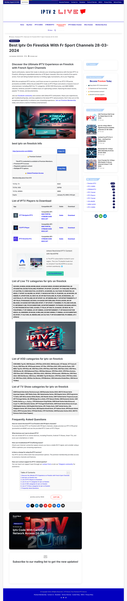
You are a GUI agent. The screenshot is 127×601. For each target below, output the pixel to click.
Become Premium (64, 2)
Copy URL (56, 497)
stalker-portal (91, 204)
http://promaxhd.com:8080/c (23, 151)
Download (71, 215)
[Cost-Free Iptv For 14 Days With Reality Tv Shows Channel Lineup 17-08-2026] (91, 164)
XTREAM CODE (46, 216)
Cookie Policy (76, 594)
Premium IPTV (61, 24)
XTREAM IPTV (49, 24)
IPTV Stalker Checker (75, 24)
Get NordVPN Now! (55, 273)
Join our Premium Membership (65, 100)
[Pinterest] (45, 505)
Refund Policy (118, 2)
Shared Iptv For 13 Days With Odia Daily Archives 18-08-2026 (106, 150)
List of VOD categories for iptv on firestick (34, 484)
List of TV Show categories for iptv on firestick (36, 486)
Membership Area (101, 24)
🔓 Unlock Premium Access (34, 173)
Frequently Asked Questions (30, 488)
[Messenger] (58, 505)
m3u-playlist (91, 201)
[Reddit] (50, 505)
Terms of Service (92, 2)
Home (22, 24)
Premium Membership (40, 594)
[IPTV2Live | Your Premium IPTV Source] (63, 12)
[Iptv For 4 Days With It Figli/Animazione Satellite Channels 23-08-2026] (91, 130)
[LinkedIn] (37, 505)
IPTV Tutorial (91, 192)
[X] (32, 505)
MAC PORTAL (46, 214)
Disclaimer (82, 2)
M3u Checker (88, 24)
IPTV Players (91, 195)
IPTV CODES (39, 24)
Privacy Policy (108, 2)
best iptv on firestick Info (29, 477)
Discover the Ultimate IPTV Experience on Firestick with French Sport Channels (45, 475)
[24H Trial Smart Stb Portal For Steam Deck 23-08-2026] (91, 118)
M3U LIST (44, 219)
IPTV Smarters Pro (25, 239)
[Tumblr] (41, 505)
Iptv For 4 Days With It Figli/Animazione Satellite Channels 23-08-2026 (106, 127)
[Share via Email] (63, 505)
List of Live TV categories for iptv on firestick (35, 481)
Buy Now (29, 24)
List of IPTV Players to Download (32, 479)
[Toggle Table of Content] (67, 472)
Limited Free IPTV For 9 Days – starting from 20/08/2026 (105, 139)
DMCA (100, 2)
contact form (46, 464)
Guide (61, 215)
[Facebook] (28, 505)
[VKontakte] (54, 505)
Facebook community (25, 95)
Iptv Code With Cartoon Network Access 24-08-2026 (29, 533)
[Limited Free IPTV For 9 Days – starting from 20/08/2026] (91, 141)
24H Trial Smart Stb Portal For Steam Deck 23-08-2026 (106, 116)
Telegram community (66, 464)
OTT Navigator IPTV (26, 215)
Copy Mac (61, 168)
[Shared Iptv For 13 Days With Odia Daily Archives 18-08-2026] (91, 153)
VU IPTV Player (24, 227)
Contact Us (74, 2)
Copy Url (61, 151)
